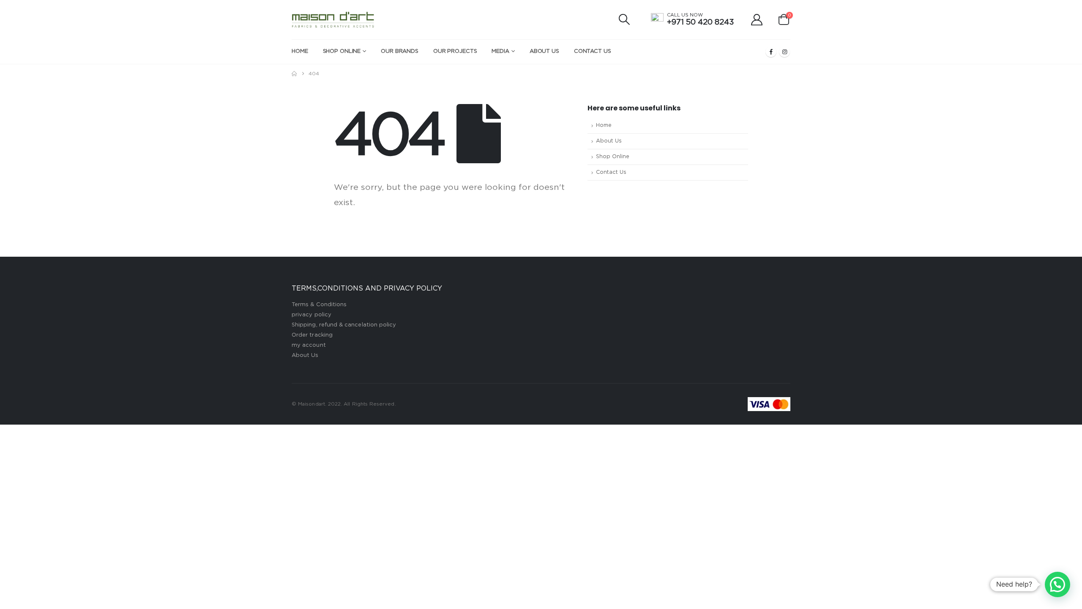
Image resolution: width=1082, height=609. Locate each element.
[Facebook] (770, 51)
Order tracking (312, 335)
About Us (544, 51)
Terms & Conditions (319, 304)
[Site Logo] (333, 19)
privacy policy (311, 315)
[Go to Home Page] (294, 74)
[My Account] (757, 19)
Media (500, 51)
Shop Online (342, 51)
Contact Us (592, 51)
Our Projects (455, 51)
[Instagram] (784, 51)
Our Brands (399, 51)
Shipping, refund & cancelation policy (344, 325)
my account (309, 345)
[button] (624, 19)
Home (300, 51)
